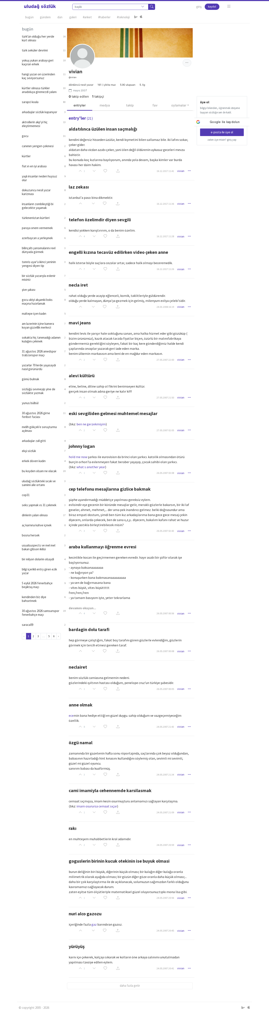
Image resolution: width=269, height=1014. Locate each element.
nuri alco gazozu (85, 914)
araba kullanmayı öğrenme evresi (102, 547)
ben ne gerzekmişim (91, 424)
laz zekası (79, 187)
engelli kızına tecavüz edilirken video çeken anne (118, 252)
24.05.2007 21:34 (165, 774)
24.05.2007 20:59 (165, 844)
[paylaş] (118, 171)
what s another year (90, 467)
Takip (130, 105)
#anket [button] (87, 17)
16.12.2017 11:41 (165, 171)
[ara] (151, 7)
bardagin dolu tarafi (89, 629)
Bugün (29, 17)
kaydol (212, 6)
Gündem (45, 17)
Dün (59, 17)
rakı (72, 828)
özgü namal (80, 742)
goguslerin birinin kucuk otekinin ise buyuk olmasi (119, 861)
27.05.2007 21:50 (165, 397)
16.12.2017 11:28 (165, 236)
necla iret (78, 285)
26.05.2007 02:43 (165, 530)
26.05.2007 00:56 (165, 613)
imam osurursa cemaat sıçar (96, 806)
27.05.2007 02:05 (165, 430)
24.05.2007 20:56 (165, 897)
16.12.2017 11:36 (165, 203)
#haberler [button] (104, 17)
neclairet (78, 667)
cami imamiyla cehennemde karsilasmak (110, 790)
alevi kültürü (82, 376)
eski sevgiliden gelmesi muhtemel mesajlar (113, 413)
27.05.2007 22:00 (165, 359)
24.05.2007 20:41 (165, 968)
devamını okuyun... (82, 608)
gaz (94, 924)
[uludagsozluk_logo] (40, 6)
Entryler (80, 105)
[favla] (105, 171)
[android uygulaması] (135, 17)
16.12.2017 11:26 (165, 269)
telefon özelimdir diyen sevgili (100, 220)
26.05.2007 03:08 (165, 472)
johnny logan (82, 446)
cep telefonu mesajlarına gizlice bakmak (110, 489)
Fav (155, 105)
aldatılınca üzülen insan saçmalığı (103, 129)
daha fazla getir (130, 986)
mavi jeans (80, 323)
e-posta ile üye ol (222, 132)
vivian (180, 171)
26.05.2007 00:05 (165, 688)
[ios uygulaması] (141, 17)
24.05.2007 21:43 (165, 726)
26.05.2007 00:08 (165, 651)
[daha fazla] (229, 6)
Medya (105, 105)
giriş (199, 7)
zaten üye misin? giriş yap (221, 139)
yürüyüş (77, 946)
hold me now (78, 457)
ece (71, 715)
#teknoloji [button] (123, 17)
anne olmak (80, 705)
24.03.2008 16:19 (165, 306)
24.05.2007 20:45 (165, 930)
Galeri (72, 17)
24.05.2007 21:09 (165, 812)
